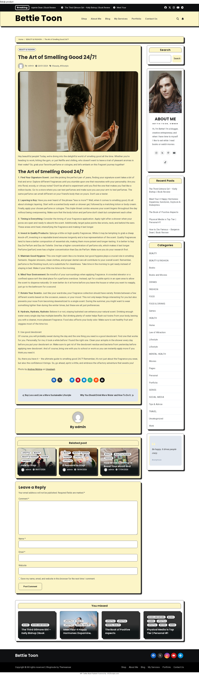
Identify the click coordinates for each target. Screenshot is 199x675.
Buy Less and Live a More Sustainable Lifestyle (48, 395)
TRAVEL (153, 411)
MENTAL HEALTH (157, 354)
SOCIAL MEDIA (156, 397)
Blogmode (51, 667)
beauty (56, 66)
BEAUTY (37, 453)
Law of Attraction (157, 332)
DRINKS (153, 282)
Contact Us (151, 18)
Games (152, 311)
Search (165, 50)
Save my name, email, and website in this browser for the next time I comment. (58, 578)
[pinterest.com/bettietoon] (168, 152)
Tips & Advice (156, 404)
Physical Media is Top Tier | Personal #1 (160, 631)
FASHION (44, 457)
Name (22, 538)
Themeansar (65, 667)
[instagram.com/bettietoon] (156, 152)
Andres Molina (34, 369)
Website (23, 565)
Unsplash (50, 369)
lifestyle (64, 66)
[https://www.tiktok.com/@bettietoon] (165, 162)
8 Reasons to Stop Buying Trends (73, 467)
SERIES (152, 390)
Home (152, 325)
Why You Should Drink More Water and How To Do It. (106, 395)
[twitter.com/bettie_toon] (162, 152)
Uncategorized (156, 418)
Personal (153, 375)
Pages (152, 368)
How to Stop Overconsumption (32, 467)
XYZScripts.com (113, 673)
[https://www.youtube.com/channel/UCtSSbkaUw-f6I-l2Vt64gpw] (174, 152)
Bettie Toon (38, 18)
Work (151, 426)
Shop (84, 18)
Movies (152, 361)
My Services (121, 18)
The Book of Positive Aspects (163, 212)
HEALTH (153, 318)
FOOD (152, 296)
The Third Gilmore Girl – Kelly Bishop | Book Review (36, 633)
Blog (107, 18)
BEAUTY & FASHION (27, 50)
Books (152, 267)
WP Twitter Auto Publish (88, 673)
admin (31, 66)
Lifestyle (26, 453)
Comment (24, 498)
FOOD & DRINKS (157, 303)
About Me (96, 18)
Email (22, 552)
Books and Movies (158, 275)
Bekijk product (6, 2)
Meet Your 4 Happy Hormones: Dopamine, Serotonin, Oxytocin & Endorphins (165, 202)
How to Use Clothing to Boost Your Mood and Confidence (118, 466)
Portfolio (136, 18)
